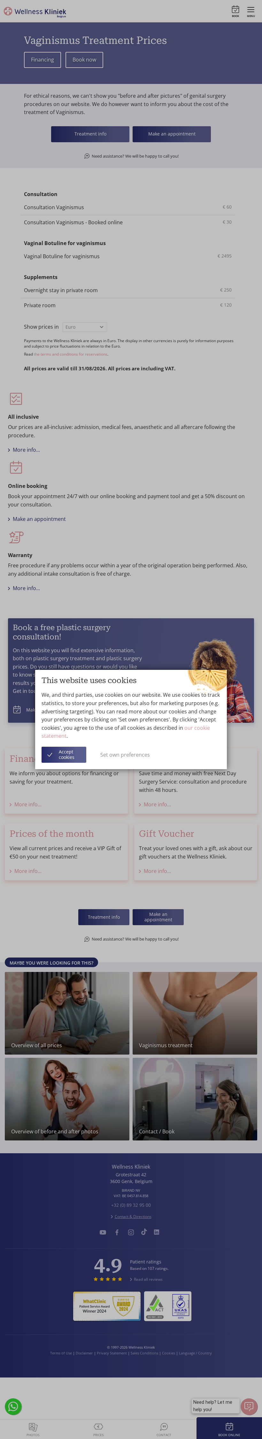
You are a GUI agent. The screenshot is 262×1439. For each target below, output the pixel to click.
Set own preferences (125, 754)
